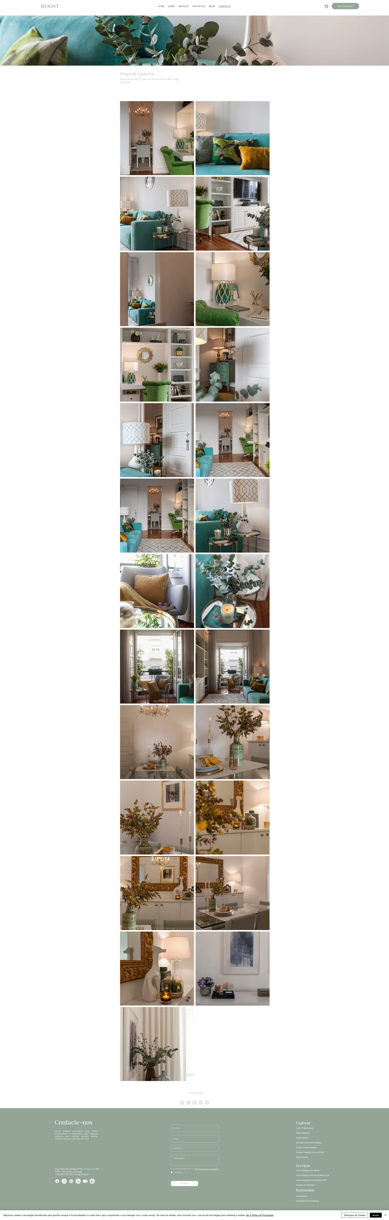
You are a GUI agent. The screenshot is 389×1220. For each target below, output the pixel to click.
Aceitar (375, 1215)
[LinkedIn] (78, 1181)
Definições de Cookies (354, 1215)
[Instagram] (64, 1181)
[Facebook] (57, 1181)
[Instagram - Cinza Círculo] (188, 1102)
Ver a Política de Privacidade (260, 1215)
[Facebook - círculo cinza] (182, 1102)
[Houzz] (92, 1181)
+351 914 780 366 (64, 1174)
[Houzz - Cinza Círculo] (207, 1102)
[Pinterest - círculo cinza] (194, 1102)
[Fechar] (385, 1215)
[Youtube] (85, 1181)
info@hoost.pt (82, 1174)
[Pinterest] (71, 1181)
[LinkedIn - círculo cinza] (201, 1102)
